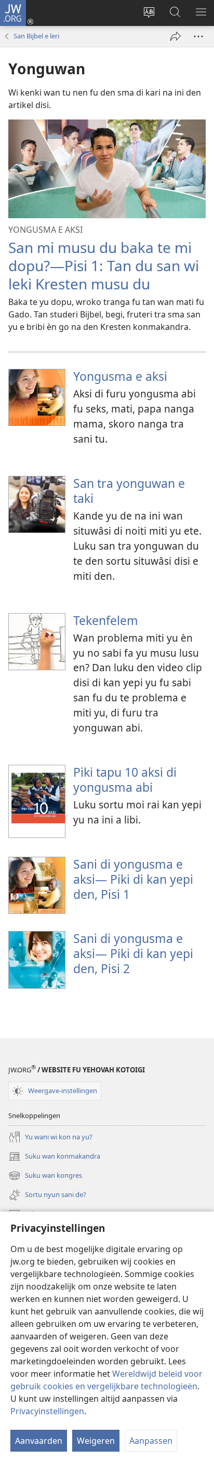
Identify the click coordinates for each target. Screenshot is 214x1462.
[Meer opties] (198, 36)
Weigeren (96, 1440)
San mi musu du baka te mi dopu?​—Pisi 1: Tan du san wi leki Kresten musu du (103, 265)
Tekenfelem (105, 620)
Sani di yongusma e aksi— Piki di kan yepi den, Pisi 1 (133, 879)
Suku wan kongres (45, 1176)
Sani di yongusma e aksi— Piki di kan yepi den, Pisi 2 (133, 953)
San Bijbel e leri (36, 36)
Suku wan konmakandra (54, 1157)
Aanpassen (150, 1440)
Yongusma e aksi (120, 376)
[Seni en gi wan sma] (175, 36)
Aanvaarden (38, 1440)
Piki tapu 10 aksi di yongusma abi (125, 779)
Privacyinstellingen (47, 1411)
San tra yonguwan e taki (129, 491)
